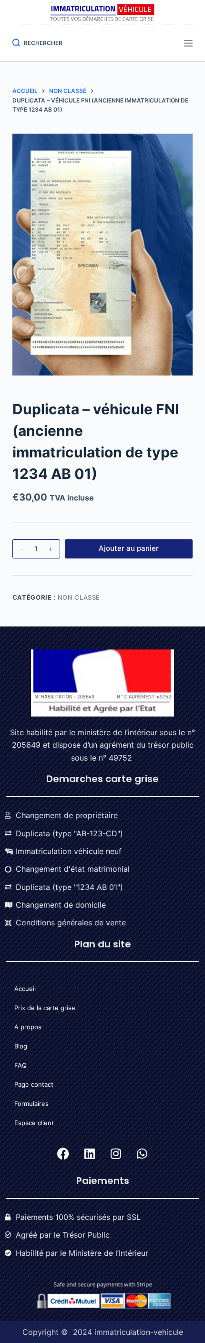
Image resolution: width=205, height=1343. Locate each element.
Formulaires (31, 1103)
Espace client (34, 1123)
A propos (27, 1027)
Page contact (33, 1084)
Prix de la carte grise (44, 1008)
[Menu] (188, 43)
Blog (20, 1046)
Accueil (25, 988)
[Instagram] (116, 1154)
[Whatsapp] (142, 1154)
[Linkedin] (90, 1154)
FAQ (20, 1065)
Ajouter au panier (129, 548)
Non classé (79, 597)
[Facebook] (63, 1154)
